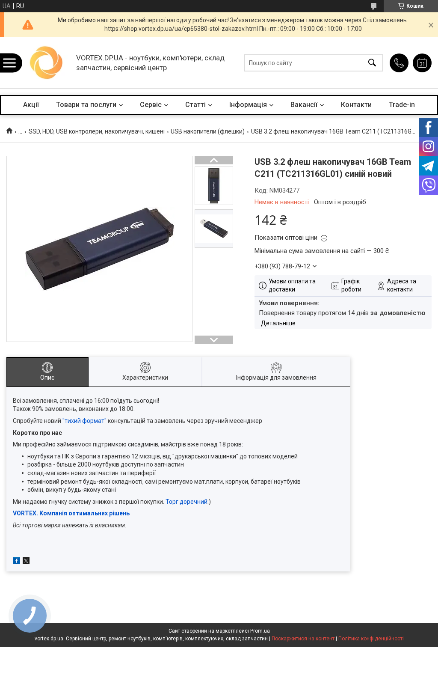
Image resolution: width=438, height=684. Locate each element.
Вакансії (303, 105)
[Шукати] (372, 63)
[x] (26, 562)
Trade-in (402, 105)
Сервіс (151, 105)
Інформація (248, 105)
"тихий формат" (84, 420)
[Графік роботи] (422, 63)
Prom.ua (260, 631)
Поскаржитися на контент (303, 639)
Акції (31, 105)
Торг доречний (186, 501)
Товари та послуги (86, 105)
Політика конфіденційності (371, 639)
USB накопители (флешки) (208, 131)
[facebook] (16, 562)
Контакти (356, 105)
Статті (195, 105)
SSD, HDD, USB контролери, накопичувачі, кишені (97, 131)
